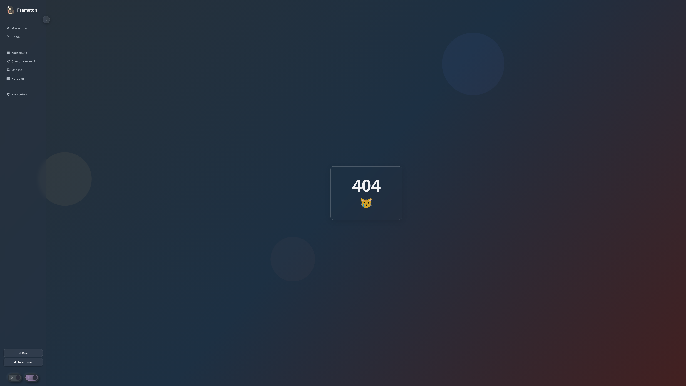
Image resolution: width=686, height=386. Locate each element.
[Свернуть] (46, 19)
